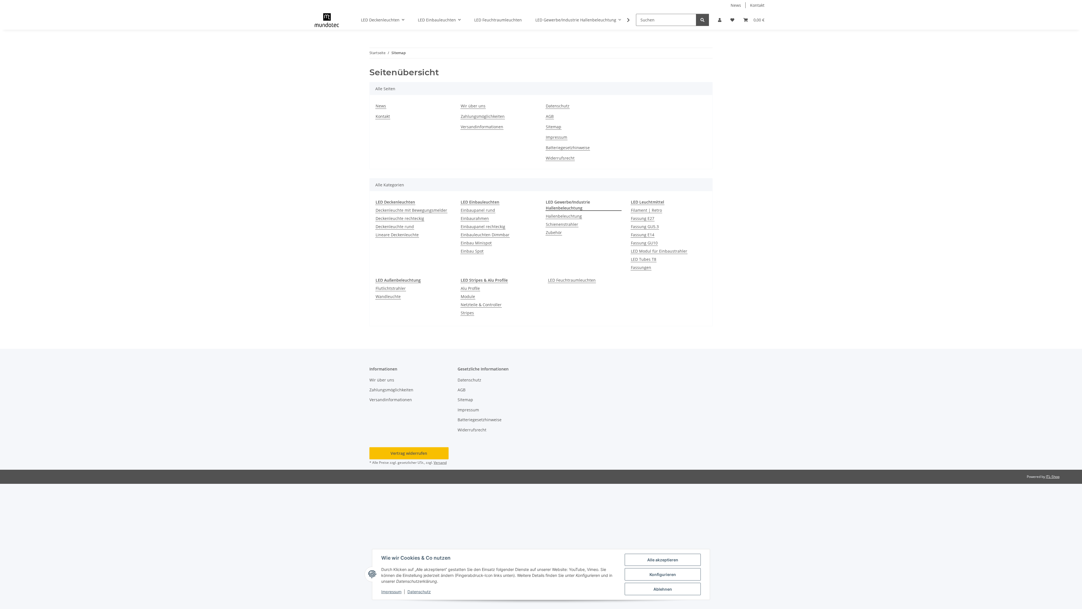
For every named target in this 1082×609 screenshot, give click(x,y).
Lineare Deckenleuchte (397, 234)
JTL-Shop (1052, 476)
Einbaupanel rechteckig (483, 226)
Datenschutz (419, 591)
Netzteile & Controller (481, 304)
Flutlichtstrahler (391, 288)
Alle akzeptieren (662, 559)
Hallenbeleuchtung (564, 216)
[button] (719, 20)
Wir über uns (473, 106)
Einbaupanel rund (478, 210)
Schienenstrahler (562, 224)
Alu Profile (470, 288)
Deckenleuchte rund (395, 226)
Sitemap (553, 126)
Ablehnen (662, 589)
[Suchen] (702, 20)
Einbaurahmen (475, 218)
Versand (440, 462)
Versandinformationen (482, 126)
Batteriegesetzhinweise (568, 147)
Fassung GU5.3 (645, 226)
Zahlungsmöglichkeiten (483, 116)
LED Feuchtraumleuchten (572, 280)
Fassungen (641, 267)
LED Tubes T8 (643, 259)
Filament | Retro (646, 210)
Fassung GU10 (644, 243)
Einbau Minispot (476, 243)
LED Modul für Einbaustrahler (659, 251)
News (736, 5)
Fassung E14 (642, 234)
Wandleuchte (388, 296)
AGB (550, 116)
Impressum (391, 591)
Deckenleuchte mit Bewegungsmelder (411, 210)
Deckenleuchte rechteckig (400, 218)
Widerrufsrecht (560, 158)
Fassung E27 (642, 218)
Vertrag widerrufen (409, 453)
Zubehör (554, 232)
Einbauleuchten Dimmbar (485, 234)
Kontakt (757, 5)
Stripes (467, 312)
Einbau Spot (472, 251)
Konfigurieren (662, 574)
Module (468, 296)
